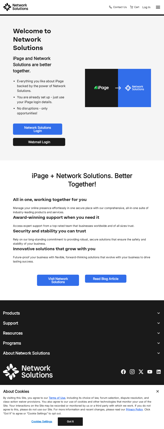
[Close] (157, 391)
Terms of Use (57, 397)
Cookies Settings (41, 421)
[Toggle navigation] (157, 7)
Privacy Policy (134, 409)
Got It (70, 421)
